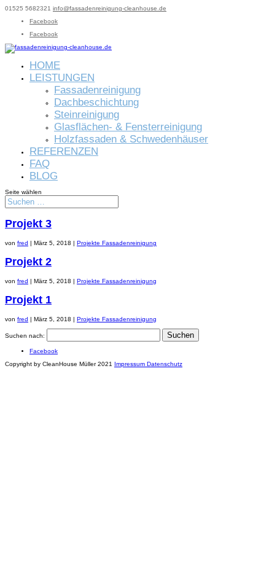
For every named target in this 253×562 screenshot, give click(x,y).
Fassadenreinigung (97, 90)
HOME (44, 65)
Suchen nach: (25, 335)
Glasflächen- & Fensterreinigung (128, 127)
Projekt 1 (28, 300)
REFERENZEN (63, 151)
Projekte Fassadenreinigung (117, 243)
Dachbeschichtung (96, 102)
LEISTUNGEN (62, 78)
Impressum (130, 364)
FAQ (39, 164)
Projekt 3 (28, 223)
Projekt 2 (28, 262)
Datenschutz (164, 364)
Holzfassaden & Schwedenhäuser (131, 139)
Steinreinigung (86, 114)
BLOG (43, 176)
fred (22, 243)
